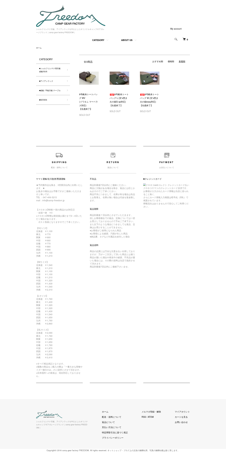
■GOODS (43, 99)
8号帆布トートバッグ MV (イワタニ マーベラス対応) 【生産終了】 (88, 101)
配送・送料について (111, 416)
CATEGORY (98, 40)
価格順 (171, 61)
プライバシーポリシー (112, 437)
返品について (108, 422)
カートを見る (181, 416)
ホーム (39, 47)
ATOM (151, 416)
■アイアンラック (46, 81)
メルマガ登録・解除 (151, 411)
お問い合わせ (181, 422)
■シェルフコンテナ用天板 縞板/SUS (50, 70)
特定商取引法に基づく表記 (115, 432)
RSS (144, 416)
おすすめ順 (157, 61)
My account (176, 28)
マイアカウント (182, 411)
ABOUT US (126, 40)
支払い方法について (111, 427)
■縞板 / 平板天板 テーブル (50, 90)
